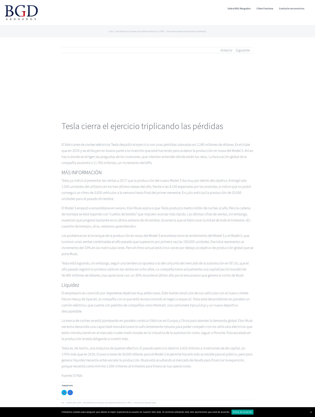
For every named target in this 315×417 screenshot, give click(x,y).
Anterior (226, 50)
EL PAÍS (128, 402)
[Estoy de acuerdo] (311, 412)
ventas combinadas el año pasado (107, 241)
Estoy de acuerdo (242, 412)
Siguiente (243, 50)
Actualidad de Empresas (93, 402)
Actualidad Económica (114, 402)
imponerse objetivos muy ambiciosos (133, 293)
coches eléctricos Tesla (102, 144)
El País (77, 375)
